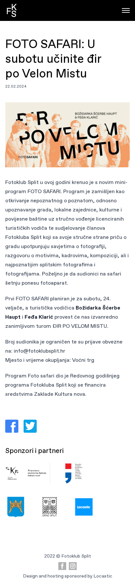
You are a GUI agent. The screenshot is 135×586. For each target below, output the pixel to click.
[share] (11, 426)
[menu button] (126, 10)
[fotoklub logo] (11, 10)
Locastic (102, 575)
